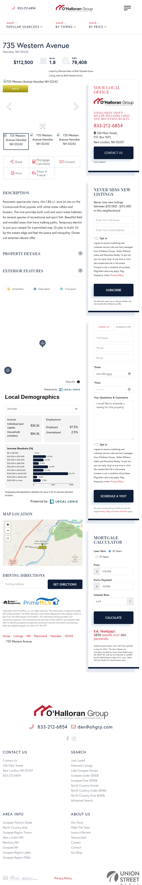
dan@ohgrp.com (95, 727)
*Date (97, 367)
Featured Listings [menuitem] (82, 765)
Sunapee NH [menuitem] (10, 847)
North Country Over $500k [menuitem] (88, 795)
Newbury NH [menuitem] (11, 842)
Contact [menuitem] (76, 847)
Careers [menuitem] (76, 842)
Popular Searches (23, 27)
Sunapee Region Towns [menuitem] (17, 832)
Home (6, 636)
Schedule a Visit (123, 327)
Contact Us (113, 153)
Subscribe (113, 290)
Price (96, 565)
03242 (69, 636)
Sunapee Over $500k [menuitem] (84, 780)
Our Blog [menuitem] (76, 852)
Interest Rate (101, 595)
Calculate (113, 618)
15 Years (104, 556)
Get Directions (65, 584)
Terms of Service (120, 511)
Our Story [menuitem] (77, 822)
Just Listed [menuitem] (78, 760)
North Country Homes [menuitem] (85, 785)
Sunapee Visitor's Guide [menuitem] (17, 822)
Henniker (56, 636)
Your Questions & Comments (111, 397)
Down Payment (103, 580)
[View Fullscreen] (8, 538)
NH (29, 636)
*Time (97, 382)
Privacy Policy (116, 275)
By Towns (64, 27)
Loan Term (100, 551)
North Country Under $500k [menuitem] (88, 790)
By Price (96, 27)
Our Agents (100, 162)
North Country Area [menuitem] (15, 827)
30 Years (117, 551)
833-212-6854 (26, 8)
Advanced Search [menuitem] (82, 800)
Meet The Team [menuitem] (80, 827)
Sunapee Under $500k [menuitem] (85, 775)
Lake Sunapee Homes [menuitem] (84, 770)
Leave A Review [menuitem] (81, 832)
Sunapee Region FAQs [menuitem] (17, 857)
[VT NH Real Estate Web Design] (118, 878)
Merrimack (40, 636)
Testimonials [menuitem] (79, 837)
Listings (18, 636)
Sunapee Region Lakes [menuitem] (17, 852)
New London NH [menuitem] (13, 837)
